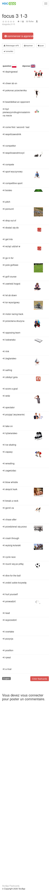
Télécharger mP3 (12, 45)
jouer (41, 45)
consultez (9, 51)
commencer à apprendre (20, 36)
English (6, 678)
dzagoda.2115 (8, 24)
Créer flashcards (39, 678)
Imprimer (29, 45)
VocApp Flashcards (10, 885)
